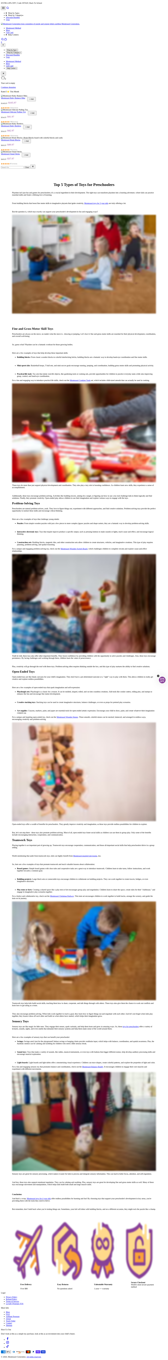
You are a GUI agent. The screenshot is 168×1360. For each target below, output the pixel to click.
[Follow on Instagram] (7, 1343)
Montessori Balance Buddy (92, 1067)
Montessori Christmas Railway (62, 896)
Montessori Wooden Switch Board (74, 549)
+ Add (31, 99)
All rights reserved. (33, 1357)
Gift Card (9, 32)
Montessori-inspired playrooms (85, 856)
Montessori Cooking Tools (80, 380)
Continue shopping (8, 87)
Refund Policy (11, 1299)
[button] (162, 680)
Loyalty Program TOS (14, 1304)
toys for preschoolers (131, 1026)
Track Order (10, 1321)
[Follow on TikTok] (7, 1347)
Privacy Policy (11, 1297)
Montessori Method (13, 28)
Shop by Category (15, 15)
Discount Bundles (13, 17)
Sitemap (9, 1325)
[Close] (3, 45)
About (8, 1319)
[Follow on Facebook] (7, 1340)
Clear (27, 167)
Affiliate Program (12, 1316)
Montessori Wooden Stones (67, 717)
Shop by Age (13, 13)
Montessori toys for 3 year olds (96, 203)
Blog (8, 30)
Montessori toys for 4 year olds (39, 1198)
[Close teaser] (158, 676)
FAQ (8, 1314)
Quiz (8, 20)
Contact (9, 1323)
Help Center (12, 35)
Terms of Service (12, 1301)
